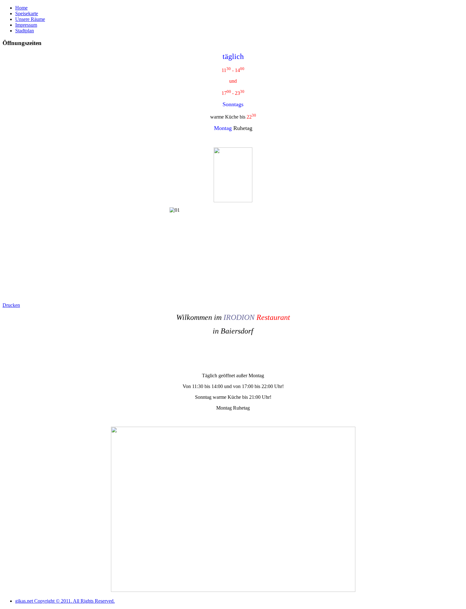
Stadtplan (24, 30)
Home (21, 7)
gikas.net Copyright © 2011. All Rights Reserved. (65, 601)
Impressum (26, 25)
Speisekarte (26, 13)
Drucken (11, 305)
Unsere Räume (30, 19)
